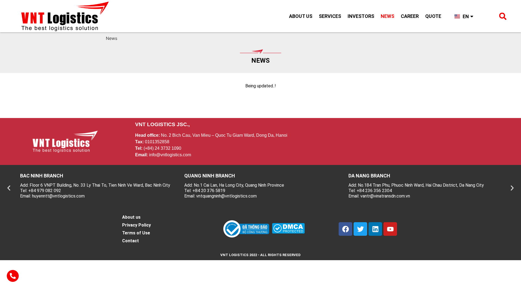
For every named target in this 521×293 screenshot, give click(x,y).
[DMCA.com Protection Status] (288, 232)
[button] (503, 16)
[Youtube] (390, 229)
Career (410, 16)
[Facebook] (345, 229)
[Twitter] (360, 229)
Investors (361, 16)
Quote (433, 16)
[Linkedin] (375, 229)
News (387, 16)
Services (330, 16)
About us (300, 16)
